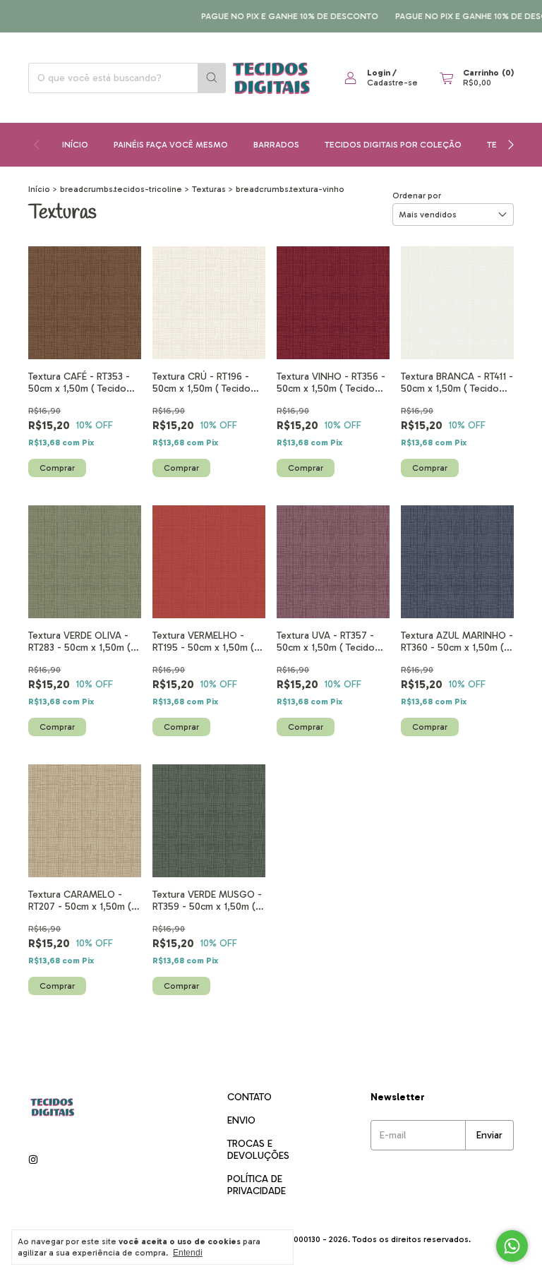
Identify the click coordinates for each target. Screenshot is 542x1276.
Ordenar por (416, 195)
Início (75, 145)
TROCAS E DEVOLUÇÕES (258, 1150)
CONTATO (249, 1097)
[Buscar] (212, 78)
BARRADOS (276, 145)
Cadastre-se (392, 83)
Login (378, 73)
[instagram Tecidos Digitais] (33, 1160)
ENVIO (241, 1120)
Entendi (188, 1253)
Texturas (209, 189)
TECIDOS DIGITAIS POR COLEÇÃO (393, 145)
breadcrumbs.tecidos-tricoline (121, 189)
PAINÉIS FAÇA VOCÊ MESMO (171, 145)
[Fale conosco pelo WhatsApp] (512, 1246)
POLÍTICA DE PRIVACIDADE (256, 1185)
